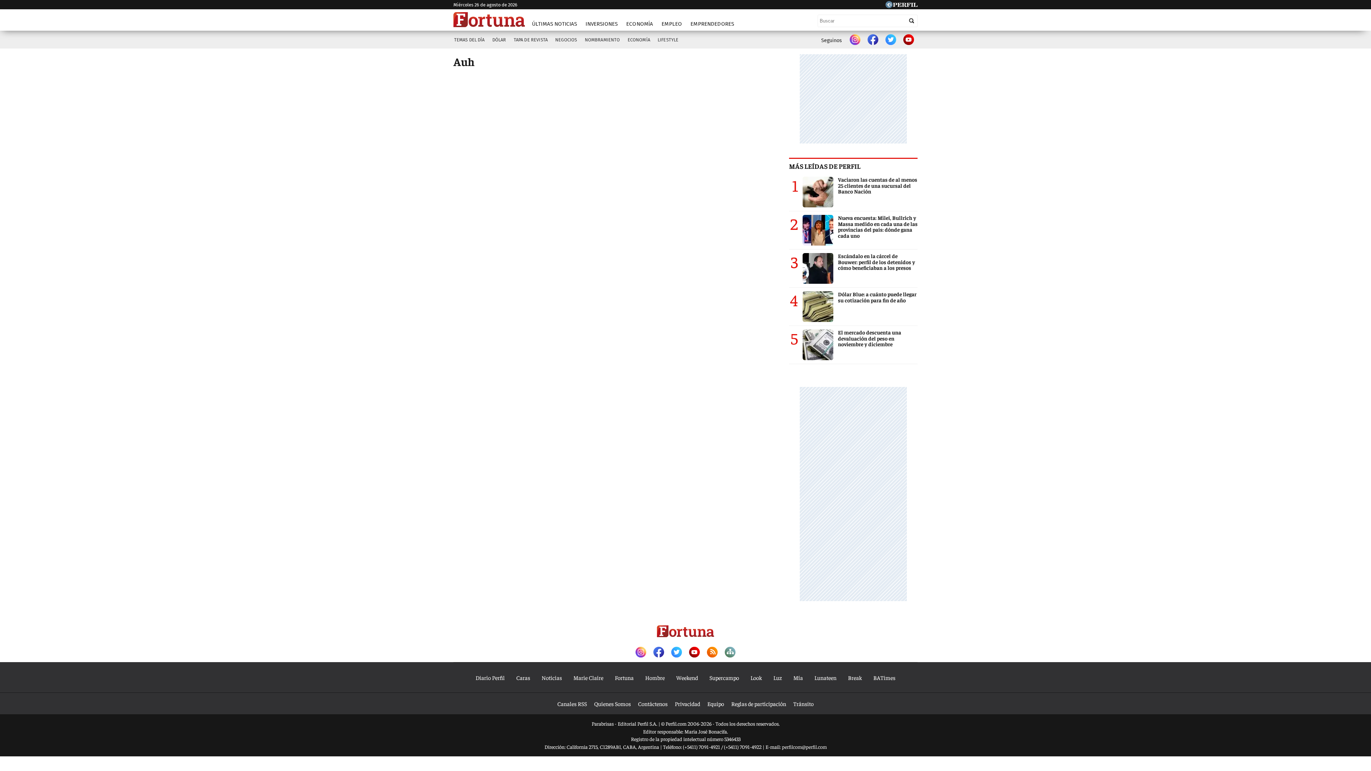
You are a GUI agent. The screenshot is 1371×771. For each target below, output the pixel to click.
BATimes (884, 677)
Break (855, 677)
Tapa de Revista (531, 39)
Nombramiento (602, 39)
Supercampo (724, 677)
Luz (777, 677)
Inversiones (602, 24)
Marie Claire (588, 677)
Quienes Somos (612, 703)
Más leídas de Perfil (824, 166)
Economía (639, 24)
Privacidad (687, 703)
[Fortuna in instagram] (855, 40)
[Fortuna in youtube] (908, 40)
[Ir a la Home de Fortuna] (489, 19)
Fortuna (624, 677)
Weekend (687, 677)
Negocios (566, 39)
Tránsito (803, 703)
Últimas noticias (554, 24)
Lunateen (825, 677)
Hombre (655, 677)
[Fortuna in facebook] (873, 40)
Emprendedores (712, 24)
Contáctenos (653, 703)
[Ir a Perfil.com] (901, 5)
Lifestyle (668, 39)
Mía (798, 677)
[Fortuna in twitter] (890, 40)
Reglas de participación (758, 703)
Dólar (499, 39)
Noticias (552, 677)
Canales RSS (572, 703)
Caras (523, 677)
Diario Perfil (490, 677)
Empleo (672, 24)
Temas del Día (469, 39)
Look (756, 677)
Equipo (715, 703)
